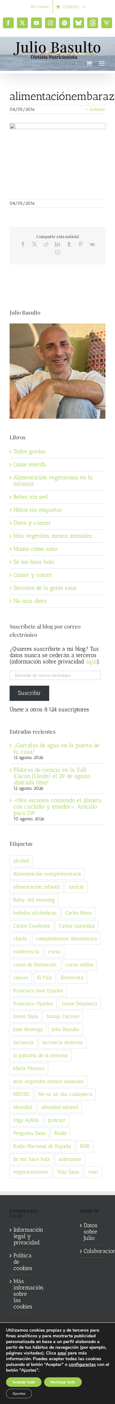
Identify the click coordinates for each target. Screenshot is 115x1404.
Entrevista (72, 978)
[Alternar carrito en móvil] (89, 63)
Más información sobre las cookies (22, 1294)
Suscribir (29, 692)
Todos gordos (29, 451)
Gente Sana (25, 1016)
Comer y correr (32, 574)
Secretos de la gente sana (45, 587)
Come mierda (29, 464)
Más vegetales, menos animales (52, 535)
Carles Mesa (78, 913)
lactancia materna (62, 1042)
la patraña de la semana (40, 1055)
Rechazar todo (62, 1382)
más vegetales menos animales (48, 1081)
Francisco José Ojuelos (38, 991)
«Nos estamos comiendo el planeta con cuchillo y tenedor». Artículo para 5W (57, 806)
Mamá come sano (35, 548)
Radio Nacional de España (42, 1146)
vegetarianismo (30, 1172)
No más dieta (30, 600)
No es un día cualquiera (65, 1094)
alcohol (21, 861)
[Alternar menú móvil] (102, 63)
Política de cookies (22, 1262)
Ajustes (19, 1393)
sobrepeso (70, 1159)
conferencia (26, 951)
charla (20, 938)
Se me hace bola (33, 561)
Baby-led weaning (34, 900)
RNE (85, 1146)
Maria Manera (29, 1068)
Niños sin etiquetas (37, 509)
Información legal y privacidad (22, 1236)
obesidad (23, 1107)
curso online (79, 965)
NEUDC (21, 1094)
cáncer (20, 978)
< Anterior (95, 109)
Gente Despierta (79, 1004)
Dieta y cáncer (32, 522)
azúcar (76, 887)
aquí (61, 1353)
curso (54, 951)
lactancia (23, 1042)
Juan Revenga (28, 1029)
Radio (60, 1133)
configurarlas (82, 1364)
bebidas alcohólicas (35, 913)
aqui (91, 661)
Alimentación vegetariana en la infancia (53, 480)
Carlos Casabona (31, 926)
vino (93, 1172)
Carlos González (77, 926)
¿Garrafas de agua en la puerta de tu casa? (56, 748)
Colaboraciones (93, 1251)
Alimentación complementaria (47, 874)
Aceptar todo (23, 1382)
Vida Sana (68, 1172)
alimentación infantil (36, 887)
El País (44, 978)
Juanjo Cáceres (63, 1016)
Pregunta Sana (29, 1133)
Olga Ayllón (26, 1120)
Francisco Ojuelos (33, 1004)
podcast (56, 1120)
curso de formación (35, 965)
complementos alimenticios (66, 938)
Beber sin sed (30, 496)
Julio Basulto (65, 1029)
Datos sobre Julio (90, 1231)
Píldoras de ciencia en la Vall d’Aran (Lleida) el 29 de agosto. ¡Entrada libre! (52, 776)
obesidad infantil (59, 1107)
